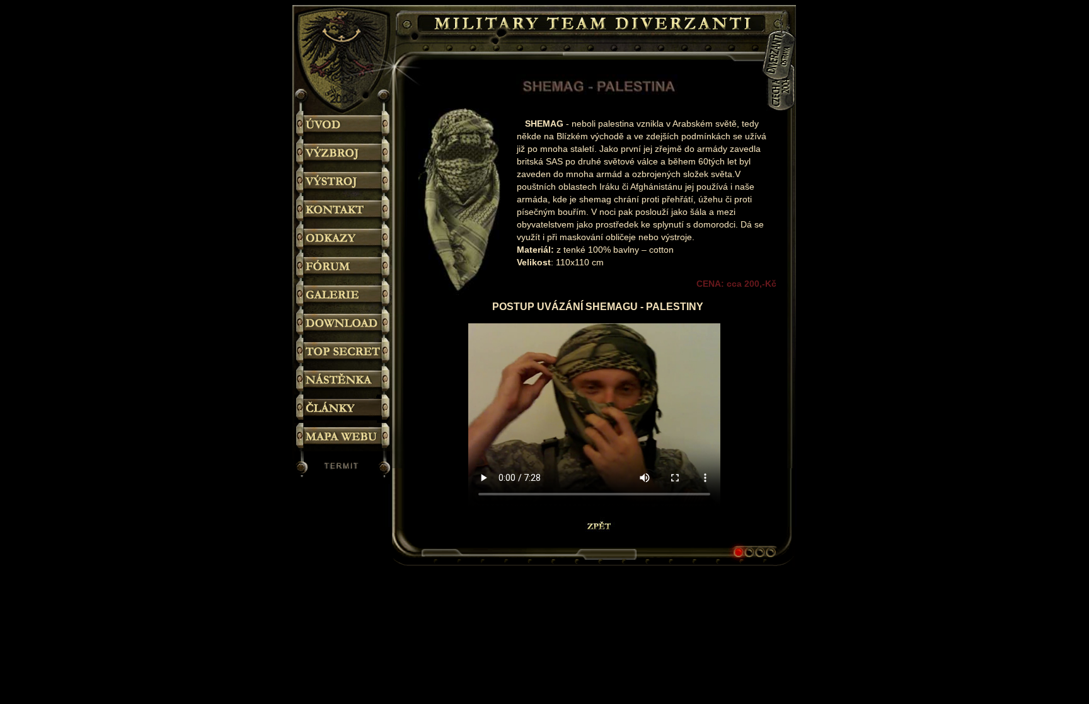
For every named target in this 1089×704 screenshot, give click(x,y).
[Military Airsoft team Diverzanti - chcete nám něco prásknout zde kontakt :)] (343, 210)
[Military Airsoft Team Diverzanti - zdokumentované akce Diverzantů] (343, 295)
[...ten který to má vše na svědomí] (343, 467)
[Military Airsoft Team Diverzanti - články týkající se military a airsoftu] (343, 409)
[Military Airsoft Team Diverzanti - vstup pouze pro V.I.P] (343, 352)
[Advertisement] (847, 257)
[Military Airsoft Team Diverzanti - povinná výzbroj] (343, 153)
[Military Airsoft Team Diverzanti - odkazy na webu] (343, 238)
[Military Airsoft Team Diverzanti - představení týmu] (343, 125)
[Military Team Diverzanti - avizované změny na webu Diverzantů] (343, 380)
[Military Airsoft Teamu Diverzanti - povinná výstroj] (343, 182)
